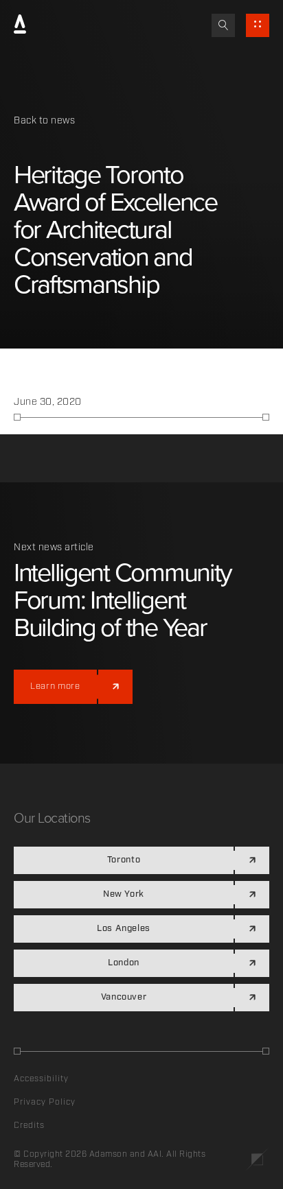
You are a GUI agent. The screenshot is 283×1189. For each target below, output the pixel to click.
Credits (29, 1125)
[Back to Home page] (20, 25)
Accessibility (41, 1079)
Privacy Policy (45, 1102)
